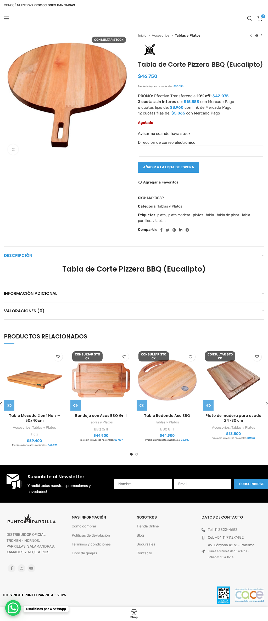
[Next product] (261, 35)
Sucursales (146, 544)
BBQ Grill (101, 429)
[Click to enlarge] (13, 149)
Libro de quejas (84, 553)
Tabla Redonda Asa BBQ (167, 415)
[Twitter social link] (167, 230)
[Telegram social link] (187, 230)
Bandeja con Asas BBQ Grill (101, 415)
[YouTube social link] (31, 568)
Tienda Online (148, 526)
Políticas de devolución (91, 535)
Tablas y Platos (187, 35)
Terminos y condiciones (91, 544)
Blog (140, 535)
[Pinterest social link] (174, 230)
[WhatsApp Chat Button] (13, 608)
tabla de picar (228, 215)
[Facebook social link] (161, 230)
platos (198, 215)
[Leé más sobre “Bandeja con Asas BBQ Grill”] (75, 405)
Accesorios (161, 35)
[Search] (249, 18)
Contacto (144, 553)
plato (161, 215)
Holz (34, 434)
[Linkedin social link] (181, 230)
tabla (210, 215)
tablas (160, 220)
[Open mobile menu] (6, 18)
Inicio (142, 35)
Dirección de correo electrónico (167, 142)
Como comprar (84, 526)
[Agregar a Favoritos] (58, 356)
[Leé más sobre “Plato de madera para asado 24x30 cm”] (208, 405)
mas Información (89, 517)
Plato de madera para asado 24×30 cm (233, 418)
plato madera (179, 215)
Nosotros (147, 517)
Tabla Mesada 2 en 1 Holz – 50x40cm (34, 418)
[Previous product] (251, 35)
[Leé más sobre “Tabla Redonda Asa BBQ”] (142, 405)
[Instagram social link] (21, 568)
